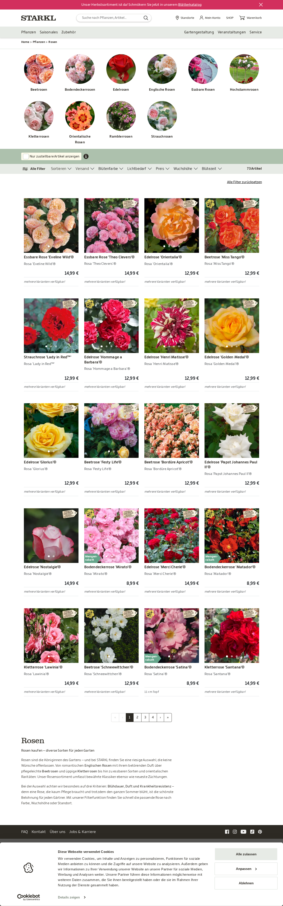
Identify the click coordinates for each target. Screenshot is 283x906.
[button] (36, 169)
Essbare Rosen (203, 90)
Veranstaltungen (232, 32)
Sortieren (58, 169)
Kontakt (39, 832)
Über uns (58, 832)
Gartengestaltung (199, 32)
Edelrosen (121, 90)
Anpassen (243, 868)
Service (256, 32)
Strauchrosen (162, 136)
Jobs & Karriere (82, 832)
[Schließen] (261, 5)
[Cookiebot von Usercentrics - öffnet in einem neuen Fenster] (28, 897)
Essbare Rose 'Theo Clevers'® (109, 257)
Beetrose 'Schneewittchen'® (109, 667)
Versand (82, 169)
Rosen (52, 42)
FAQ (24, 832)
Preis (160, 169)
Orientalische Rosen (80, 139)
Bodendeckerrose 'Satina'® (168, 667)
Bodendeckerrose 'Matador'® (230, 567)
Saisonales (49, 32)
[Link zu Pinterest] (260, 831)
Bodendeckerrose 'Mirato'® (108, 567)
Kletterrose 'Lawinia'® (43, 667)
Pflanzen (28, 32)
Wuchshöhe (183, 169)
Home (25, 42)
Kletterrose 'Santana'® (225, 667)
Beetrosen (39, 90)
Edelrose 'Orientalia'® (163, 257)
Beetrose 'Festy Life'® (103, 462)
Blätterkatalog (190, 5)
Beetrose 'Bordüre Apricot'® (168, 462)
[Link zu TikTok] (252, 831)
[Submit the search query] (146, 18)
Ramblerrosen (120, 136)
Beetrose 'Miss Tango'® (225, 257)
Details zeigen (69, 897)
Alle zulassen (246, 854)
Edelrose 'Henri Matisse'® (166, 357)
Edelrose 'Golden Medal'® (227, 357)
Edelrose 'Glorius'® (40, 462)
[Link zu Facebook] (227, 831)
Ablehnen (246, 883)
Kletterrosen (39, 136)
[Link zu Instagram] (235, 831)
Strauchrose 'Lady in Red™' (47, 357)
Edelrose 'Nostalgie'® (42, 567)
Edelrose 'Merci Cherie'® (165, 567)
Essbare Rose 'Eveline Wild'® (49, 257)
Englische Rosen (162, 90)
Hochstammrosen (244, 90)
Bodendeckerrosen (80, 90)
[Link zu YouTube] (244, 831)
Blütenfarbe (108, 169)
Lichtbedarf (136, 169)
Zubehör (68, 32)
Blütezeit (209, 169)
